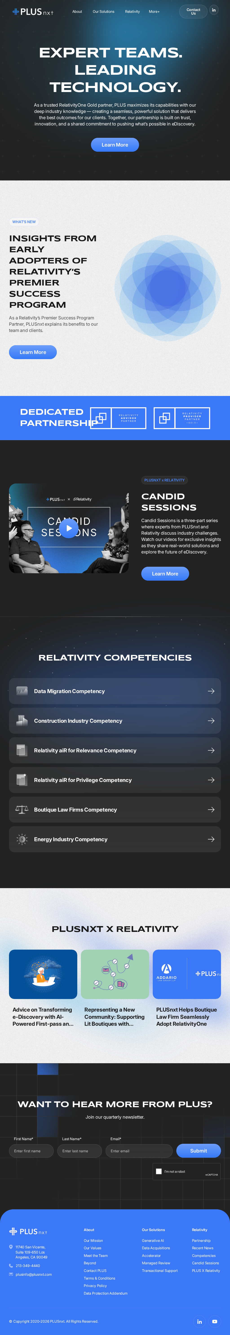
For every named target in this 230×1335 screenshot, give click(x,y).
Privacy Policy (95, 1285)
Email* (116, 1139)
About (77, 11)
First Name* (23, 1139)
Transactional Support (160, 1270)
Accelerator (151, 1255)
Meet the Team (96, 1255)
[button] (154, 11)
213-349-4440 (28, 1265)
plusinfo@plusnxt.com (34, 1274)
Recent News (202, 1248)
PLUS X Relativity (206, 1270)
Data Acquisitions (156, 1248)
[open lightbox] (69, 528)
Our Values (92, 1248)
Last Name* (71, 1139)
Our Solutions (103, 11)
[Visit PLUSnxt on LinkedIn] (214, 10)
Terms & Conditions (99, 1278)
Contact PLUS (95, 1270)
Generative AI (153, 1240)
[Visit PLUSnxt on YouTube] (214, 1321)
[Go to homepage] (32, 11)
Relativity (132, 11)
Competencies (204, 1255)
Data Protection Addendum (106, 1293)
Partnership (201, 1240)
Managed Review (156, 1263)
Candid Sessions (205, 1263)
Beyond (90, 1263)
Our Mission (93, 1240)
